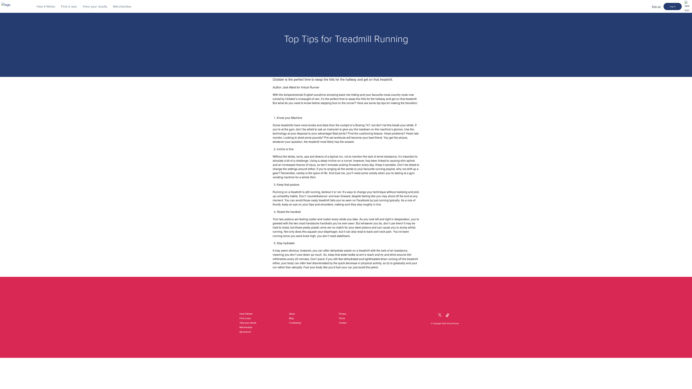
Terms (342, 318)
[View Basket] (687, 6)
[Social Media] (432, 315)
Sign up (656, 6)
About (292, 313)
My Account (245, 331)
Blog (291, 318)
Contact (342, 322)
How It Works (245, 313)
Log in (673, 6)
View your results (247, 322)
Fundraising (295, 322)
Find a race (245, 318)
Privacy (342, 313)
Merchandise (245, 327)
